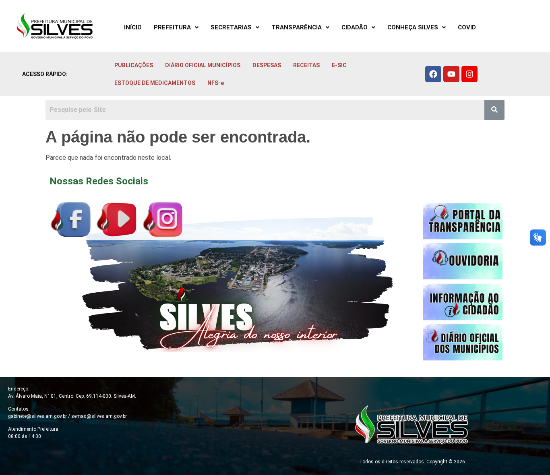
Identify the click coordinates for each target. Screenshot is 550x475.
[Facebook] (433, 74)
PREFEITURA (172, 27)
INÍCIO (133, 27)
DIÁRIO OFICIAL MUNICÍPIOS (202, 65)
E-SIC (339, 65)
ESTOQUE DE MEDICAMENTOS (154, 83)
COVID (467, 27)
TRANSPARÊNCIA (296, 27)
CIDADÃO (354, 27)
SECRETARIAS (231, 27)
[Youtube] (451, 74)
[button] (176, 28)
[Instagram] (469, 74)
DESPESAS (266, 65)
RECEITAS (306, 65)
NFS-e (215, 83)
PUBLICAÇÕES (133, 65)
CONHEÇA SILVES (412, 27)
